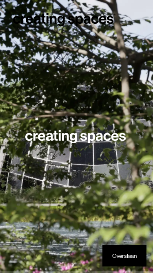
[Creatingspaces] (64, 19)
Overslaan (124, 256)
